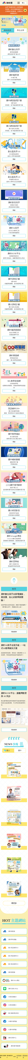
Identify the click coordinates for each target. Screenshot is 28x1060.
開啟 (14, 57)
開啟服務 (14, 631)
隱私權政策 (25, 1056)
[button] (14, 931)
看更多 (14, 903)
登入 (23, 3)
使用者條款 (19, 1056)
